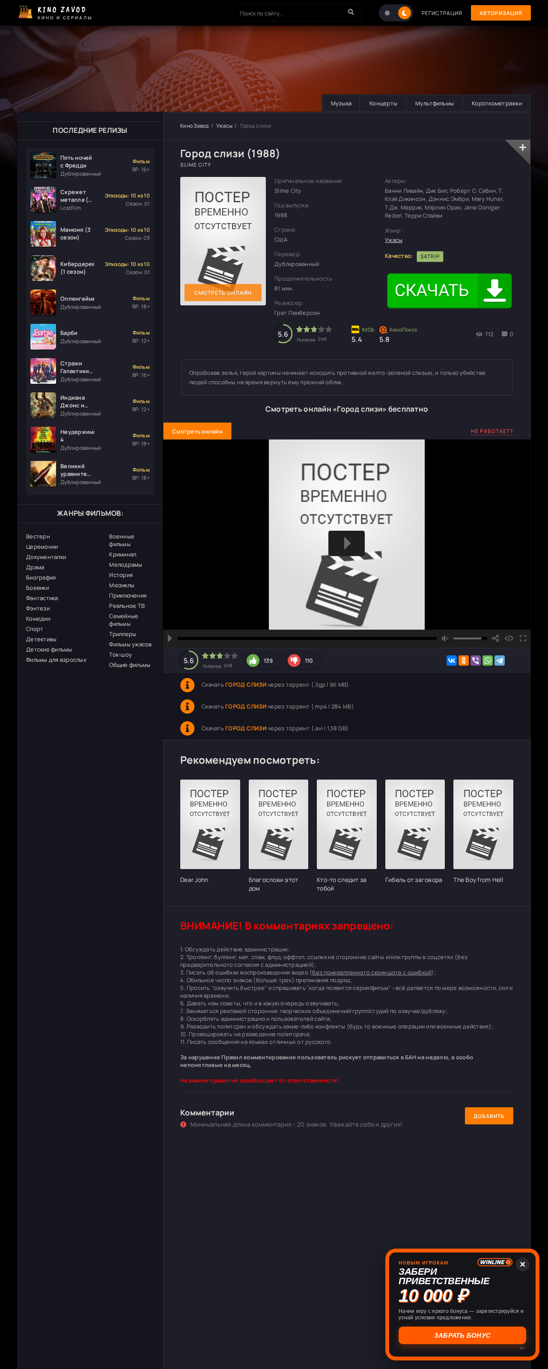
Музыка (341, 103)
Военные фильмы (121, 540)
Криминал (122, 554)
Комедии (38, 618)
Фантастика (42, 598)
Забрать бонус (462, 1335)
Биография (41, 577)
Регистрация (442, 13)
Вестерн (38, 536)
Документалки (46, 557)
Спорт (34, 629)
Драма (35, 567)
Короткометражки (497, 103)
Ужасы (224, 125)
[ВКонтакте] (452, 660)
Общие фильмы (129, 665)
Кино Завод (194, 125)
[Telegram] (499, 660)
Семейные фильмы (123, 620)
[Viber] (476, 660)
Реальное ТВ (127, 606)
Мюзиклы (121, 585)
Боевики (37, 588)
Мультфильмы (434, 103)
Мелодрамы (125, 564)
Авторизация (501, 13)
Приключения (127, 595)
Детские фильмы (49, 649)
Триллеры (122, 634)
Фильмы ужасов (130, 644)
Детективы (41, 639)
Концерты (383, 103)
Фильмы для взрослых (56, 660)
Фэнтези (38, 608)
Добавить (489, 1116)
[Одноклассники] (464, 660)
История (121, 575)
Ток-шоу (120, 654)
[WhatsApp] (487, 660)
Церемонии (42, 546)
